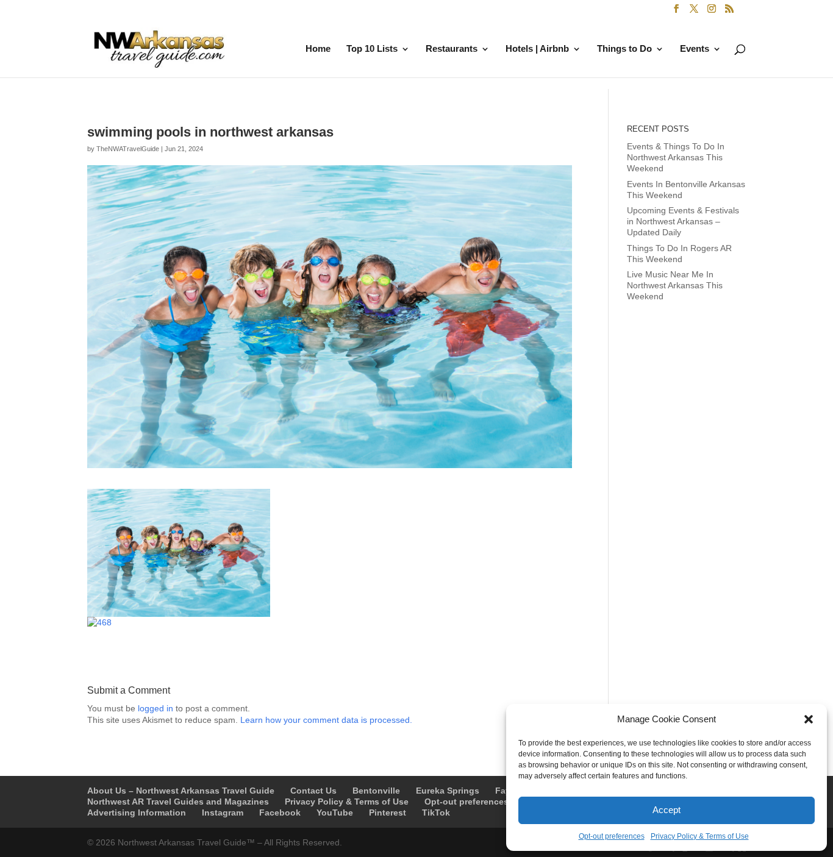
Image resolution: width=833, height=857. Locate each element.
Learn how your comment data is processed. (326, 720)
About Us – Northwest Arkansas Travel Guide (180, 790)
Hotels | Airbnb (537, 49)
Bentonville (376, 790)
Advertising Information (136, 812)
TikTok (436, 812)
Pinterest (387, 812)
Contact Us (313, 790)
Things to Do (624, 49)
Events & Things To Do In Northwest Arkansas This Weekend (675, 157)
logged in (155, 708)
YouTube (334, 812)
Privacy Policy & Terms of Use (700, 836)
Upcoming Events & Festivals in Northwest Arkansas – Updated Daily (683, 221)
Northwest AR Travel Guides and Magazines (178, 801)
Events (694, 49)
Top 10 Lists (372, 49)
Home (318, 49)
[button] (809, 719)
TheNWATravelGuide (127, 148)
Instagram (222, 812)
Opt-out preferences (612, 836)
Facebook (280, 812)
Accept (666, 810)
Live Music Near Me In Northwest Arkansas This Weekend (675, 285)
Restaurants (451, 49)
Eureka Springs (447, 790)
